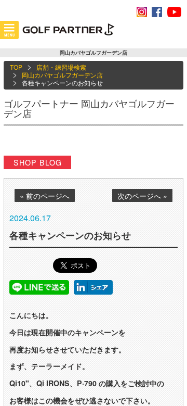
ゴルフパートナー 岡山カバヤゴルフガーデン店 (89, 108)
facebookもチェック (157, 12)
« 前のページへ (45, 196)
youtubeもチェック (174, 12)
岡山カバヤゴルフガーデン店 (62, 74)
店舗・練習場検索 (61, 66)
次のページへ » (142, 196)
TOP (16, 66)
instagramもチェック (142, 12)
